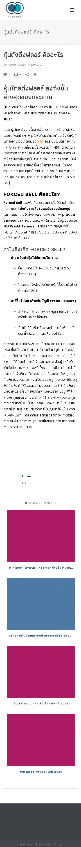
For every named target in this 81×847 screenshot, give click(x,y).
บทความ (31, 41)
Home (19, 41)
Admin (11, 64)
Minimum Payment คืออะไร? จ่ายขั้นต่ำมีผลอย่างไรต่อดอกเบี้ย (42, 567)
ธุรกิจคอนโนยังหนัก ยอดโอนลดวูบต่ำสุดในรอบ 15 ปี (42, 635)
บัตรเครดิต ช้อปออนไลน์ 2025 (41, 771)
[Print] (38, 74)
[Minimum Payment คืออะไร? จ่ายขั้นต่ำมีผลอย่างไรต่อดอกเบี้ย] (41, 536)
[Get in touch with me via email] (24, 483)
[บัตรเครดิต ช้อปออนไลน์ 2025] (41, 740)
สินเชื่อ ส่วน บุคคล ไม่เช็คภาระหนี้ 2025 (41, 703)
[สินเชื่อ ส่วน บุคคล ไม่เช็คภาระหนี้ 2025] (41, 672)
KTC (40, 141)
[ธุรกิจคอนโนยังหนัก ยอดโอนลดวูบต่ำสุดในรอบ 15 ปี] (41, 604)
